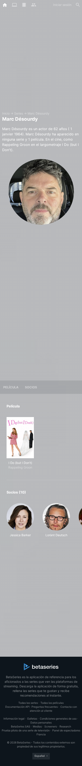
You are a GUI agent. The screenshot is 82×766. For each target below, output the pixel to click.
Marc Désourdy (38, 113)
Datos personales (41, 722)
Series (18, 113)
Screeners (50, 726)
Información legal (13, 718)
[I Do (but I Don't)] (20, 437)
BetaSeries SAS (20, 726)
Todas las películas (52, 702)
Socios (31, 387)
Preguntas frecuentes (44, 706)
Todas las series (28, 702)
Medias (37, 726)
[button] (20, 520)
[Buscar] (78, 5)
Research (65, 726)
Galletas (32, 718)
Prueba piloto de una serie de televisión (26, 730)
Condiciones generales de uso (58, 718)
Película (10, 387)
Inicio (6, 113)
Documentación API (17, 706)
